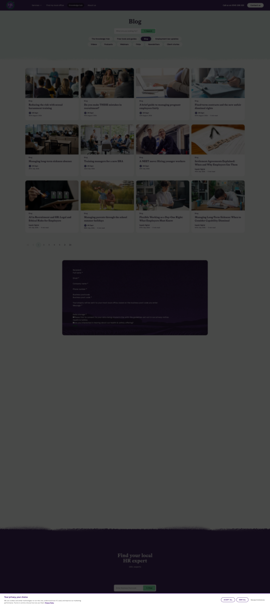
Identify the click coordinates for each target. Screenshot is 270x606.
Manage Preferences (258, 600)
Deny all (242, 600)
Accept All (228, 600)
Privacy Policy (49, 603)
